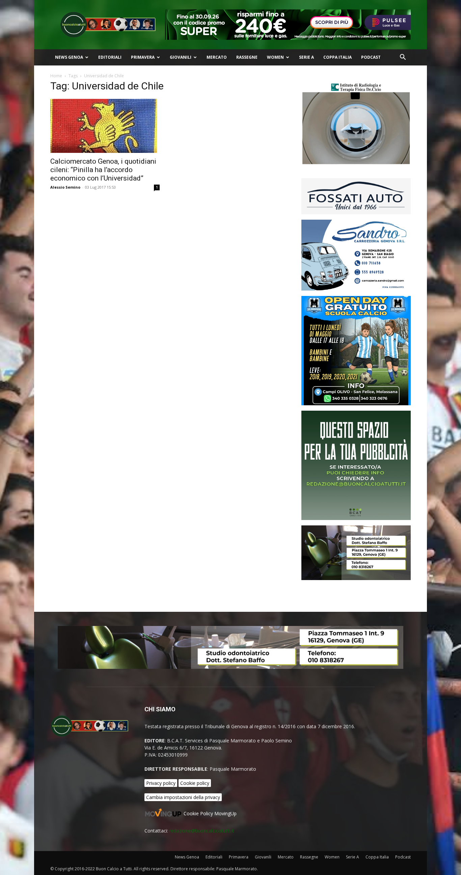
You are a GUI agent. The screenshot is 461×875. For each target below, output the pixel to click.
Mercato (217, 57)
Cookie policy (194, 783)
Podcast (371, 57)
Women (275, 57)
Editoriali (109, 57)
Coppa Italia (337, 57)
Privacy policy (160, 783)
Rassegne (246, 57)
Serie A (306, 57)
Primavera (143, 57)
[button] (403, 58)
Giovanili (180, 57)
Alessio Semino (65, 187)
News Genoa (69, 57)
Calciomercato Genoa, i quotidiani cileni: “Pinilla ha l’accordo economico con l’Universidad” (103, 169)
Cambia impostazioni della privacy (183, 797)
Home (56, 76)
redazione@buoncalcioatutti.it (201, 830)
